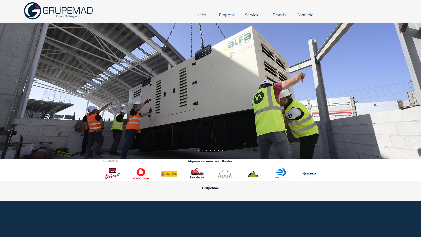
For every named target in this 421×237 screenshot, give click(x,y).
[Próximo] (397, 90)
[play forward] (312, 174)
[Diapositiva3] (218, 150)
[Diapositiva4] (214, 150)
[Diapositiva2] (206, 150)
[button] (227, 14)
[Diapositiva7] (202, 150)
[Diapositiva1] (210, 150)
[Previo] (24, 90)
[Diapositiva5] (198, 150)
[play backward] (108, 174)
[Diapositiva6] (222, 150)
